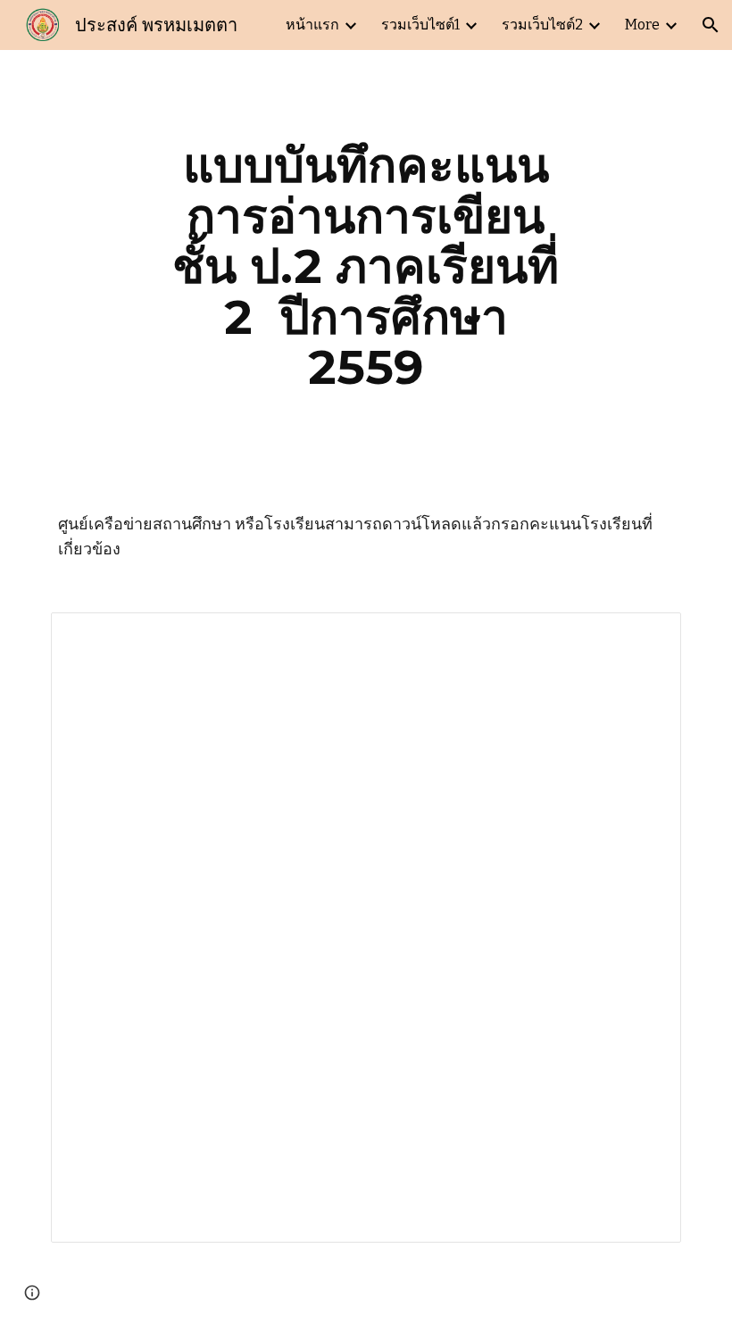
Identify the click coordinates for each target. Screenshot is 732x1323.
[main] (366, 266)
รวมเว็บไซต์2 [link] (542, 24)
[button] (710, 25)
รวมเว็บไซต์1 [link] (420, 24)
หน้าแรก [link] (312, 24)
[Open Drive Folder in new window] (647, 635)
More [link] (642, 24)
